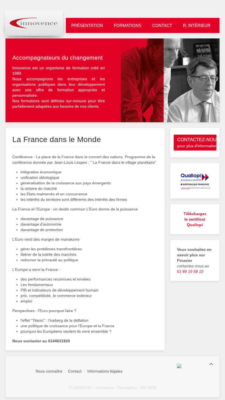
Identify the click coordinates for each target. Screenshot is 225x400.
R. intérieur (196, 25)
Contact (162, 25)
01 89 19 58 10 (190, 271)
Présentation (87, 25)
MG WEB (148, 387)
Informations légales (104, 371)
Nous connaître (49, 371)
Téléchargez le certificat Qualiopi (195, 219)
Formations (127, 25)
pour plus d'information (196, 142)
